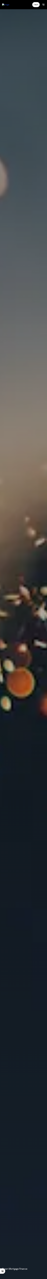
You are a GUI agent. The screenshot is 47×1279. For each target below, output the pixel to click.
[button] (36, 4)
